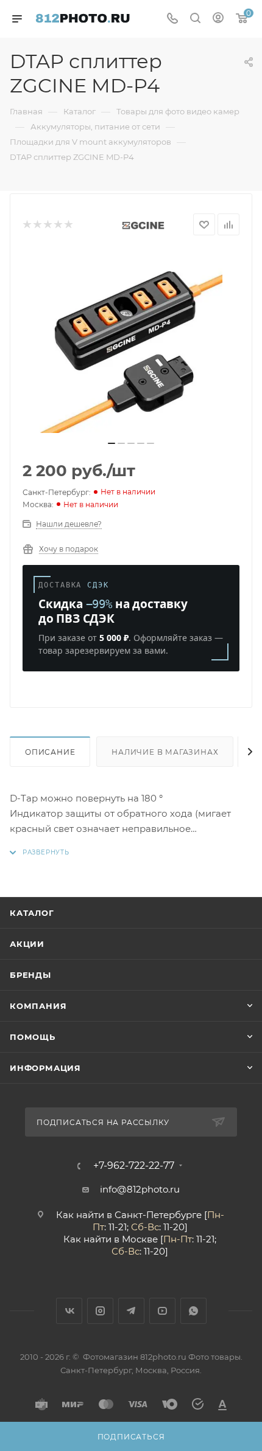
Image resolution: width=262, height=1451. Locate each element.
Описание (50, 752)
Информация (45, 1068)
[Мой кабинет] (218, 19)
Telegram (131, 1311)
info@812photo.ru (140, 1189)
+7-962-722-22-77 (133, 1166)
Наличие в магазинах (165, 752)
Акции (27, 944)
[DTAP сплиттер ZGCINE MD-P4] (131, 342)
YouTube (162, 1311)
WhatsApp (193, 1311)
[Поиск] (195, 19)
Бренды (30, 975)
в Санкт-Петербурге (154, 1215)
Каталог (32, 913)
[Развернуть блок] (39, 852)
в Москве (136, 1239)
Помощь (32, 1037)
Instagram (100, 1311)
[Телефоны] (172, 19)
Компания (38, 1006)
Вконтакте (69, 1311)
